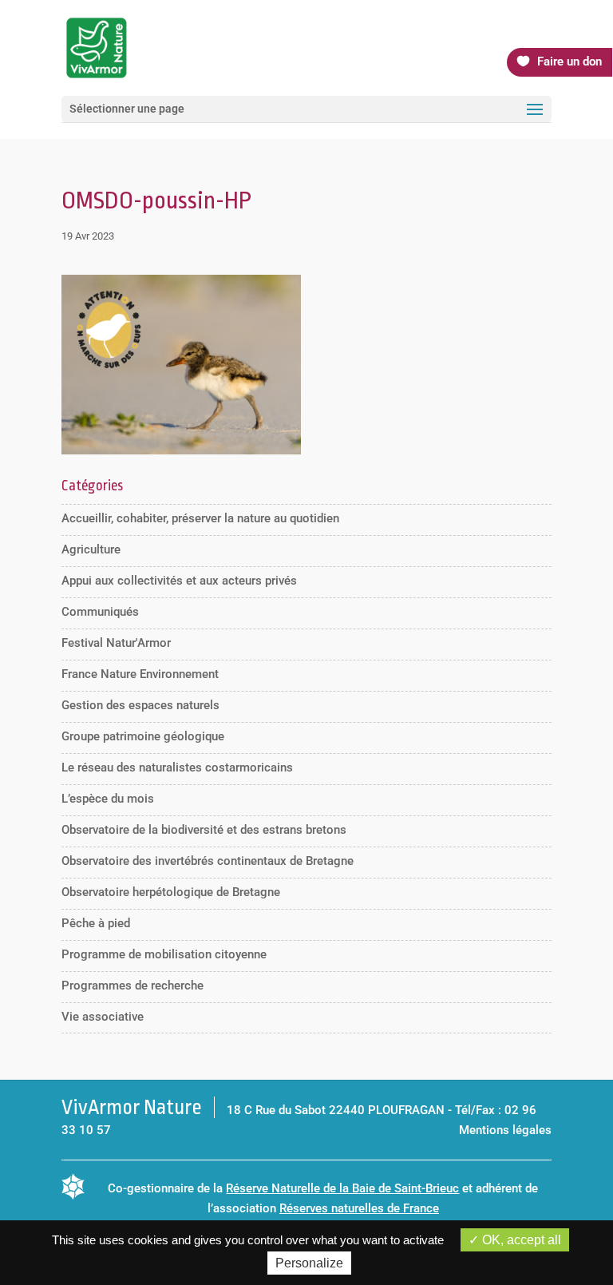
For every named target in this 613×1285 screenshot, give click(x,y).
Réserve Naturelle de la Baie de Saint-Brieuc (342, 1188)
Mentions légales (505, 1130)
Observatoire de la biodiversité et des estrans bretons (203, 830)
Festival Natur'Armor (116, 643)
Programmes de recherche (132, 985)
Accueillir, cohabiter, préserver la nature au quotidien (200, 518)
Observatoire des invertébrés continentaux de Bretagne (207, 861)
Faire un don (569, 61)
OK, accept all (520, 1240)
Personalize (309, 1263)
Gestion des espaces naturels (140, 705)
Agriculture (91, 549)
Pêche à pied (95, 923)
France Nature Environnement (140, 674)
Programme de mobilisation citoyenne (164, 954)
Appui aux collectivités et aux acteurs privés (179, 580)
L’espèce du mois (107, 798)
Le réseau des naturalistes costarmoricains (177, 767)
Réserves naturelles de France (359, 1208)
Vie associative (102, 1016)
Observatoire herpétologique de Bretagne (170, 892)
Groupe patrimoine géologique (142, 736)
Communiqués (100, 612)
